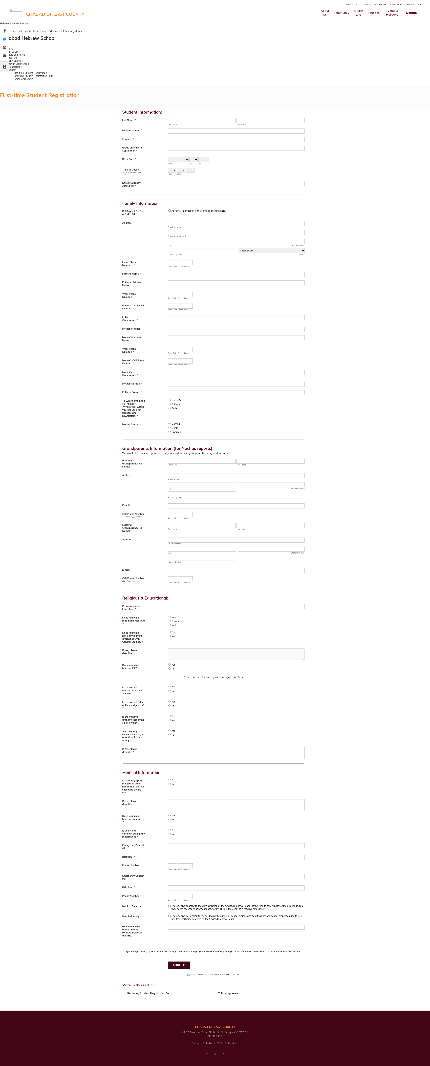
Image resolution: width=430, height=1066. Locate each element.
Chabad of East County (55, 14)
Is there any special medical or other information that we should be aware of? (133, 786)
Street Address (174, 227)
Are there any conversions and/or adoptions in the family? (132, 736)
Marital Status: (131, 424)
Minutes (180, 174)
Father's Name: (131, 273)
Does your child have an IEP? (131, 667)
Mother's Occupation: (130, 374)
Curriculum (12, 51)
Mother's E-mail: (132, 383)
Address (127, 222)
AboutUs (325, 12)
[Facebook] (207, 1054)
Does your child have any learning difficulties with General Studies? (132, 637)
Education (374, 13)
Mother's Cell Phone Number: (133, 362)
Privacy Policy (232, 1043)
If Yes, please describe (129, 751)
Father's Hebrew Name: (131, 284)
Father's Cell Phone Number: (133, 307)
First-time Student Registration (30, 72)
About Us (12, 57)
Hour (170, 174)
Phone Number (184, 266)
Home (348, 4)
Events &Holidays (392, 12)
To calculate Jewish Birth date (132, 173)
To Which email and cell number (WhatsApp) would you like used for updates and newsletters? (133, 408)
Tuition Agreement (23, 78)
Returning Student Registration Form (33, 75)
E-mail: (126, 505)
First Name (172, 124)
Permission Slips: (132, 916)
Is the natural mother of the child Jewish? (132, 690)
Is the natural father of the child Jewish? (133, 705)
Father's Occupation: (130, 319)
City (169, 245)
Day (191, 163)
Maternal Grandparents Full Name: (132, 527)
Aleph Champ (14, 60)
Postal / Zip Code (175, 254)
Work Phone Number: (129, 295)
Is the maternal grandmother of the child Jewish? (133, 719)
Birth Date (129, 159)
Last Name (241, 124)
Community (341, 13)
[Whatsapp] (215, 1054)
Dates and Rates (16, 54)
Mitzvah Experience (17, 63)
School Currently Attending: (131, 184)
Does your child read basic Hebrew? (133, 620)
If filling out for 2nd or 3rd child (133, 213)
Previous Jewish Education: (131, 608)
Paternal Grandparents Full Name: (132, 463)
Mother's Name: (132, 328)
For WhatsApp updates (131, 517)
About (357, 4)
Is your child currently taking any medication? (133, 833)
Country (301, 254)
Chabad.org (208, 1043)
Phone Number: (131, 865)
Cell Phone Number (133, 514)
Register (11, 69)
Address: (127, 475)
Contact (410, 4)
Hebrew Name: (132, 130)
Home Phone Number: (129, 264)
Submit (179, 965)
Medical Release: (132, 906)
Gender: (128, 139)
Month (170, 163)
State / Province (298, 245)
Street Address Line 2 (177, 236)
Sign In (367, 4)
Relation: (128, 856)
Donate (411, 13)
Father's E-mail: (132, 392)
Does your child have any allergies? (133, 819)
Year (200, 163)
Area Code (172, 266)
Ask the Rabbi (380, 4)
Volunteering (13, 66)
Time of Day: (130, 169)
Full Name (129, 120)
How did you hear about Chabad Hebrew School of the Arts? (132, 931)
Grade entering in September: (132, 149)
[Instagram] (223, 1054)
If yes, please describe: (129, 652)
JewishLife (358, 12)
